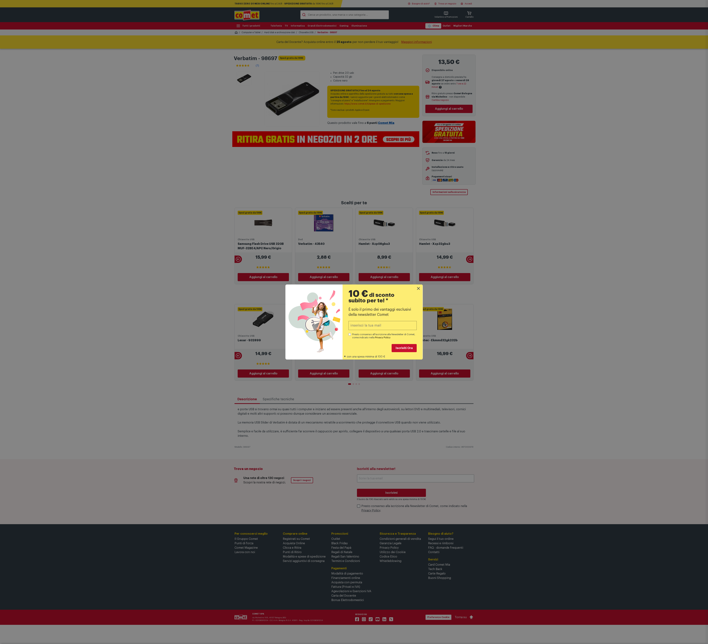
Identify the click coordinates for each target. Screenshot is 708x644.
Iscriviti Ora (404, 348)
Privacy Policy (383, 337)
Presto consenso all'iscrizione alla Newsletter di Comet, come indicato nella (383, 336)
